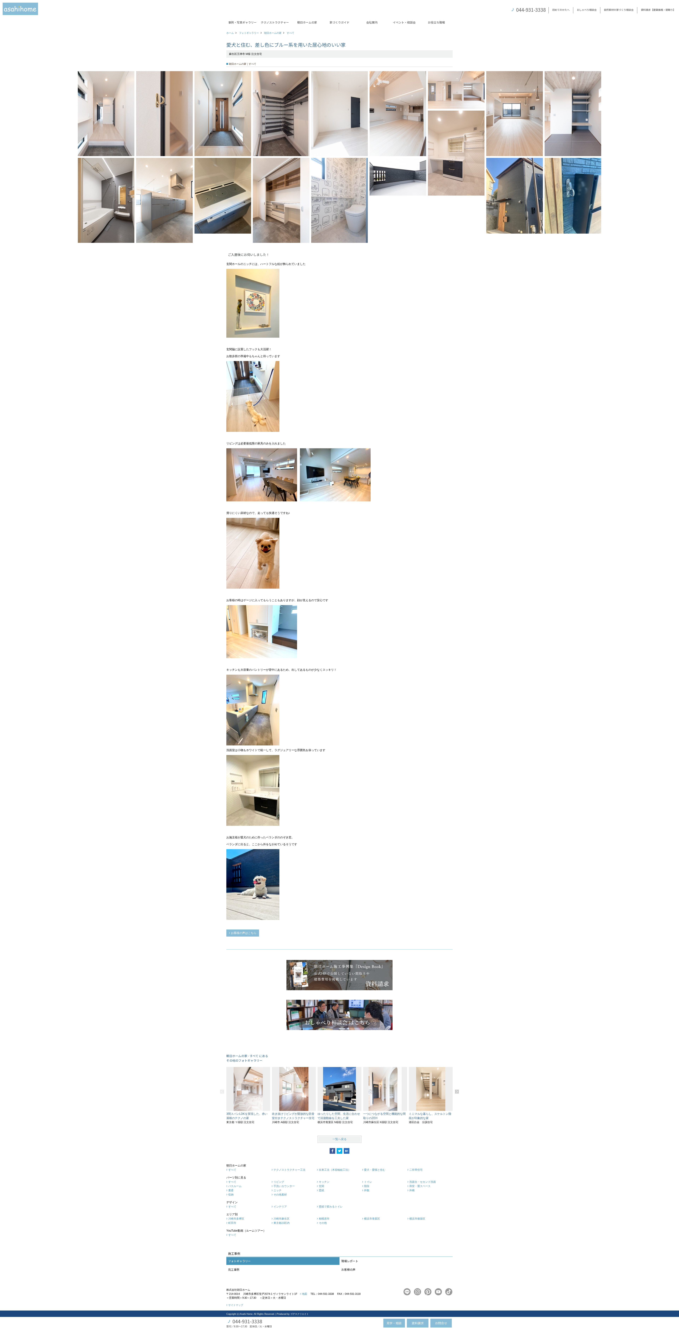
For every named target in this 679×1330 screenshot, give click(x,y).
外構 (412, 1190)
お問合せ (441, 1323)
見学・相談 (394, 1323)
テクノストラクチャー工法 (289, 1169)
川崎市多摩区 (236, 1218)
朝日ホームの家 (307, 22)
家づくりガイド (339, 22)
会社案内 (372, 22)
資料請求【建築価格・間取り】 (658, 10)
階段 (366, 1186)
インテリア (280, 1206)
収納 (231, 1194)
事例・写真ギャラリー (242, 22)
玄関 (321, 1186)
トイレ (368, 1181)
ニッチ (278, 1190)
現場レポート (349, 1261)
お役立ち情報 (436, 22)
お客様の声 (348, 1269)
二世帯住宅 (416, 1169)
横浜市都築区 (417, 1218)
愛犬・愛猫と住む (374, 1169)
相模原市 (324, 1218)
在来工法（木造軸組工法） (335, 1169)
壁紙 (321, 1190)
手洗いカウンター (284, 1186)
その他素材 (280, 1194)
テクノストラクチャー (275, 22)
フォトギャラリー (239, 1261)
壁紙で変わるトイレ (331, 1206)
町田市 (232, 1222)
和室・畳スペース (420, 1186)
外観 (366, 1190)
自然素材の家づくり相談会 (619, 10)
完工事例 (233, 1269)
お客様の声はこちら (243, 932)
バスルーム (235, 1186)
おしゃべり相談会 (587, 10)
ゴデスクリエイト (299, 1314)
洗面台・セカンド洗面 (422, 1181)
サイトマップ (235, 1305)
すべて (232, 1169)
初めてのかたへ (561, 10)
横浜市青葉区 (372, 1218)
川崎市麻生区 (281, 1218)
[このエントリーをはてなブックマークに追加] (346, 1151)
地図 (304, 1293)
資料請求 (418, 1323)
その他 (323, 1222)
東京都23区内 (282, 1222)
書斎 (231, 1190)
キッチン (324, 1181)
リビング (279, 1181)
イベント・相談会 (404, 22)
